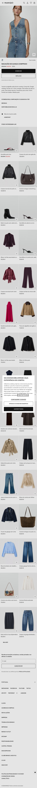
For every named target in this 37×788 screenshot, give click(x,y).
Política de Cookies (22, 395)
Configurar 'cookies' (18, 399)
